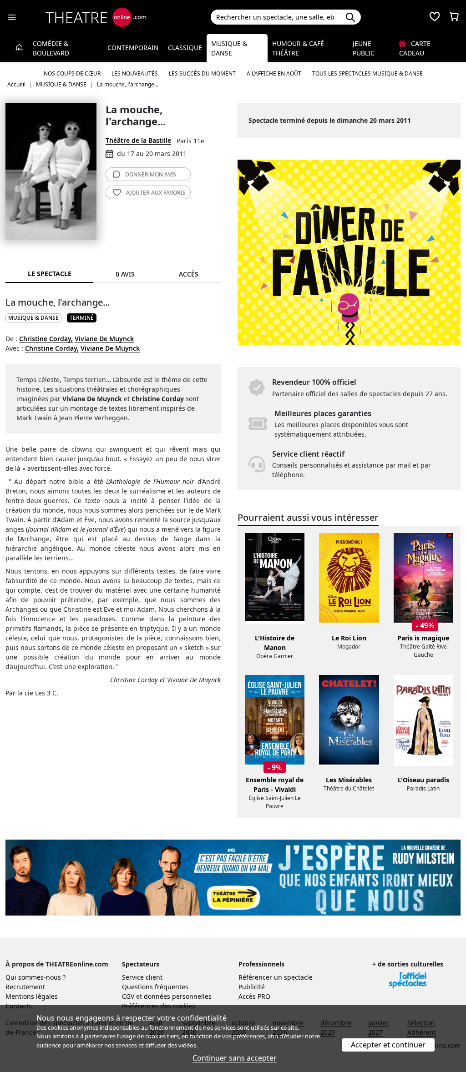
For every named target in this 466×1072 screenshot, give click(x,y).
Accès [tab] (188, 274)
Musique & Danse (229, 48)
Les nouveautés (134, 73)
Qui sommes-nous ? (35, 977)
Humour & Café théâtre (298, 48)
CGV (128, 996)
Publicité (251, 986)
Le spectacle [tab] (49, 273)
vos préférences (243, 1036)
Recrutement (25, 986)
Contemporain (133, 47)
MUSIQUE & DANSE (33, 318)
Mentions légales (31, 996)
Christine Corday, (46, 338)
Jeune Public (364, 48)
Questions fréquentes (155, 986)
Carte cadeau (415, 48)
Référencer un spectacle (275, 977)
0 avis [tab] (125, 274)
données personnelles (178, 996)
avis (150, 174)
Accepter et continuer (388, 1045)
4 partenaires (98, 1036)
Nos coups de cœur (72, 73)
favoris (156, 192)
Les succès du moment (202, 73)
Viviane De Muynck (104, 338)
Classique (185, 47)
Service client (142, 977)
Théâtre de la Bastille (138, 140)
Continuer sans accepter (234, 1058)
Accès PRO (254, 996)
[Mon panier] (454, 17)
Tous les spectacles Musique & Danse (367, 73)
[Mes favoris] (435, 17)
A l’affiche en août (274, 73)
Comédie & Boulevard (51, 48)
